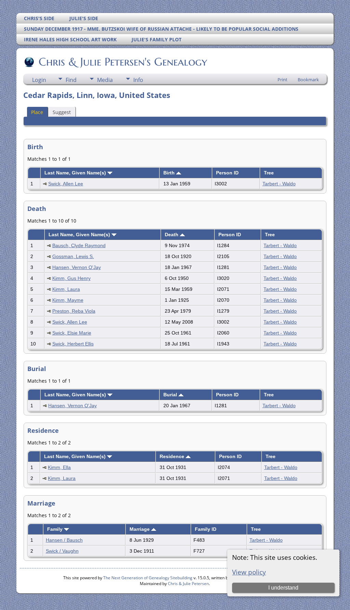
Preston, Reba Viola (73, 311)
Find (71, 80)
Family (55, 529)
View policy (249, 572)
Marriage (140, 529)
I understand (283, 588)
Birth (169, 172)
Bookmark (308, 79)
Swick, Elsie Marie (71, 333)
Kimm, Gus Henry (71, 278)
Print (282, 79)
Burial (170, 394)
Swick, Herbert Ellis (73, 343)
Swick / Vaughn (62, 551)
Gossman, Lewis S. (73, 256)
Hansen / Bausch (64, 540)
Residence (173, 456)
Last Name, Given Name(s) (75, 172)
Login (39, 80)
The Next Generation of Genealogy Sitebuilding (147, 578)
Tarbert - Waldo (279, 183)
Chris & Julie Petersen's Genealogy (123, 62)
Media (105, 80)
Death (172, 234)
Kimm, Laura (66, 289)
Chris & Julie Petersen (188, 583)
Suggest (62, 112)
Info (138, 80)
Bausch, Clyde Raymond (79, 245)
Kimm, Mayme (67, 300)
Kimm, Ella (59, 467)
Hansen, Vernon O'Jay (76, 267)
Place (37, 112)
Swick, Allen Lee (65, 183)
